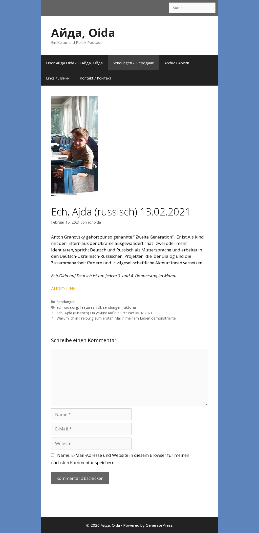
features (87, 307)
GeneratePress (159, 525)
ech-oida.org (67, 307)
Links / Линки (58, 78)
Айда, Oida (83, 32)
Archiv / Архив (176, 62)
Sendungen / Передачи (133, 62)
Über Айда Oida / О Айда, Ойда (74, 62)
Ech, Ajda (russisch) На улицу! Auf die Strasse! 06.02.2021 (105, 312)
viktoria (129, 307)
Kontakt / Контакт (96, 78)
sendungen (112, 307)
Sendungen (66, 301)
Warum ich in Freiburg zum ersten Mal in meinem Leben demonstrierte (116, 318)
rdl (98, 307)
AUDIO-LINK (63, 288)
